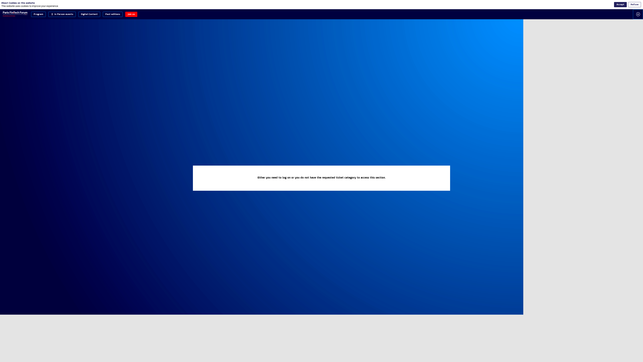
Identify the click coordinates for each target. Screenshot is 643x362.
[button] (38, 14)
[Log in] (638, 14)
